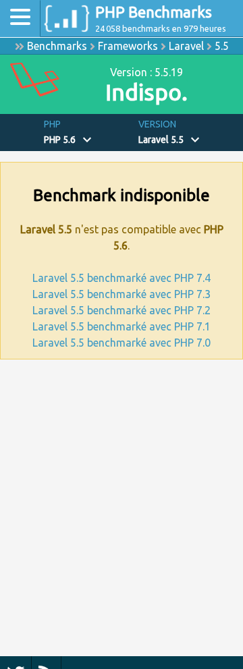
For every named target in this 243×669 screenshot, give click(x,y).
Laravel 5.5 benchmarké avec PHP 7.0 (121, 343)
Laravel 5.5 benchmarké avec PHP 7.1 (121, 326)
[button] (86, 132)
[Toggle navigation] (20, 18)
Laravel (186, 46)
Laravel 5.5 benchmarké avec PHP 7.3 (121, 294)
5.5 (222, 46)
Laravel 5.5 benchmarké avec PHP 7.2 (121, 310)
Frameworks (128, 46)
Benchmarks (57, 46)
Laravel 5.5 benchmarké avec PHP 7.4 (121, 278)
